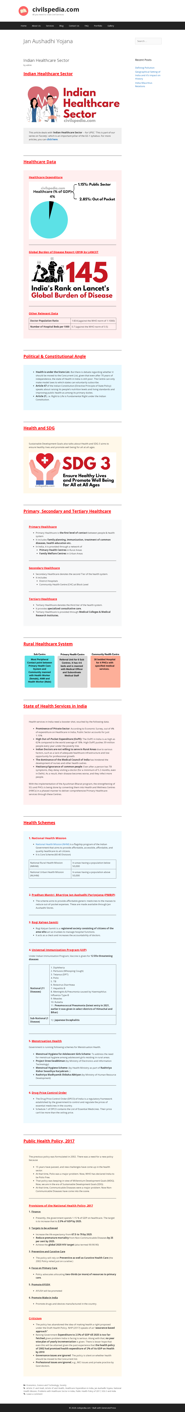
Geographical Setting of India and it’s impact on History (147, 75)
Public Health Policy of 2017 (88, 1391)
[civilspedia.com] (23, 10)
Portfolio (98, 25)
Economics (31, 1385)
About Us (36, 25)
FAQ (87, 25)
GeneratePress (108, 1407)
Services (50, 25)
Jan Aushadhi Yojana (104, 1388)
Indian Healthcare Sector (46, 60)
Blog (61, 25)
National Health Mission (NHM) (52, 844)
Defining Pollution (144, 67)
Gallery (111, 25)
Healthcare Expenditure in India (79, 1388)
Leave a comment (34, 1394)
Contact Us (74, 25)
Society (63, 1385)
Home (24, 25)
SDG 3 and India (109, 1391)
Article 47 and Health (54, 1388)
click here (52, 139)
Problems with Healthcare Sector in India (56, 1391)
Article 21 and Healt (35, 1388)
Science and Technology (48, 1385)
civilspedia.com (55, 9)
